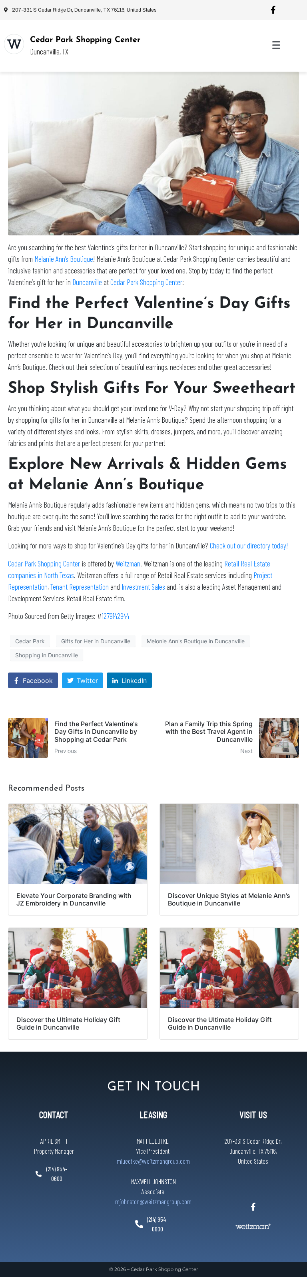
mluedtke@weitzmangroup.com (153, 1161)
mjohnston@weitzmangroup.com (153, 1201)
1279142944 (115, 615)
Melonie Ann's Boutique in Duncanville (196, 641)
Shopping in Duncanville (46, 655)
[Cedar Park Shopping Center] (14, 44)
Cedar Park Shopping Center (85, 40)
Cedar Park (30, 641)
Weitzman (128, 563)
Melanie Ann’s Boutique (63, 258)
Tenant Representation (79, 586)
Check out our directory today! (249, 545)
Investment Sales (143, 586)
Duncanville (87, 282)
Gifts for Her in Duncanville (95, 641)
